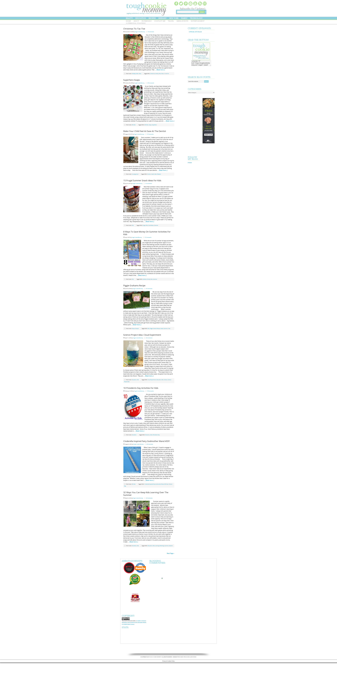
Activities (145, 279)
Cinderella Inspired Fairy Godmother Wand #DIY (146, 441)
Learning (157, 545)
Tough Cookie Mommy (146, 8)
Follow (190, 162)
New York (174, 18)
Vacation (171, 545)
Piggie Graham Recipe (155, 328)
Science (165, 379)
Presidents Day (156, 434)
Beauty (129, 18)
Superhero (154, 124)
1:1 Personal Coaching (136, 23)
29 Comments (151, 83)
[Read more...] (160, 70)
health (152, 174)
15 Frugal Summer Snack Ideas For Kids (142, 180)
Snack (162, 328)
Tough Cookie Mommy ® (155, 645)
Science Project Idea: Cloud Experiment (142, 334)
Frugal (144, 225)
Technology (196, 18)
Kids (137, 73)
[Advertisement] (195, 124)
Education (140, 18)
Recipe (133, 328)
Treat (169, 328)
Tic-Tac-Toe (166, 73)
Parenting (162, 545)
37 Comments (150, 134)
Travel (171, 21)
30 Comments (149, 498)
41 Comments (149, 288)
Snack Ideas (151, 225)
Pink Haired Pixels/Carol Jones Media (187, 645)
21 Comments (148, 237)
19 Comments (150, 391)
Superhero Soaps (131, 79)
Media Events (182, 21)
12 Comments (148, 183)
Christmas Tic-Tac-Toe (134, 28)
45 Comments (149, 338)
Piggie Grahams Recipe (134, 285)
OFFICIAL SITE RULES (195, 32)
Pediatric (159, 174)
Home (128, 21)
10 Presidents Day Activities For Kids (140, 388)
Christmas (152, 73)
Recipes (152, 18)
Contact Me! (159, 21)
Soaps (150, 124)
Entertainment (197, 21)
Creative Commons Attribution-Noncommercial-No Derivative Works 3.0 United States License (134, 622)
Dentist (149, 174)
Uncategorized (135, 174)
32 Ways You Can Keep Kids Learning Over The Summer (145, 493)
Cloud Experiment (152, 379)
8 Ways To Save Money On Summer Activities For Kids (147, 233)
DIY (132, 124)
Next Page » (170, 553)
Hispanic (162, 18)
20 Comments (150, 444)
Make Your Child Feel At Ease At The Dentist (144, 131)
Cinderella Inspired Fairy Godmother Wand (154, 484)
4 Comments (151, 31)
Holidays (134, 73)
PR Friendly (147, 21)
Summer (156, 225)
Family (184, 18)
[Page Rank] (125, 629)
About (136, 21)
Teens (140, 73)
